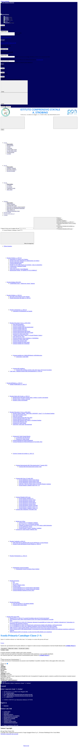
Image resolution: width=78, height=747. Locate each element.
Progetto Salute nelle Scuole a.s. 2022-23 (20, 396)
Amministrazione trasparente (10, 722)
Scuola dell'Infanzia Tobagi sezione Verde (29, 481)
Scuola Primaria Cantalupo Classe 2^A (28, 508)
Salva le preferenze (12, 680)
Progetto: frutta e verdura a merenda (21, 399)
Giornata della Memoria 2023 (20, 421)
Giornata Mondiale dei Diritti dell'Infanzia (23, 440)
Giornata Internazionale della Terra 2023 (22, 417)
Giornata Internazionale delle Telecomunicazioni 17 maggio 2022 (32, 465)
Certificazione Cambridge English (18, 266)
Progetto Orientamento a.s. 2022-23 (18, 555)
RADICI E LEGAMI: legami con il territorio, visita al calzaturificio (26, 264)
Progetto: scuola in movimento (20, 400)
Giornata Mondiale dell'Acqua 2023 (21, 419)
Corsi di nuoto (13, 267)
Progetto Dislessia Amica (19, 585)
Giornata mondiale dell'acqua (20, 329)
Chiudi (2, 68)
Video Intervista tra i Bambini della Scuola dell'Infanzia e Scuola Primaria (30, 542)
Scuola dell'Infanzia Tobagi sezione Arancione (30, 482)
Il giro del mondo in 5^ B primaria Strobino (23, 603)
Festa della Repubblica (18, 324)
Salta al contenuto (5, 1)
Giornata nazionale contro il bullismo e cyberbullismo (25, 338)
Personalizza (4, 648)
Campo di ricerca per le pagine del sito (10, 228)
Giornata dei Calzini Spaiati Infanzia (22, 436)
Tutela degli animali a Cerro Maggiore (19, 269)
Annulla (2, 106)
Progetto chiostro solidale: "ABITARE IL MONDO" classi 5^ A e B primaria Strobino (33, 413)
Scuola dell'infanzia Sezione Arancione (28, 505)
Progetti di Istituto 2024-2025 (14, 282)
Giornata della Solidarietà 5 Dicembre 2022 (26, 509)
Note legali (6, 713)
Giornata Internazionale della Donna (21, 331)
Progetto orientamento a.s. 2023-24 (18, 309)
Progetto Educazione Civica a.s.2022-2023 (20, 412)
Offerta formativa (62, 220)
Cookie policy (7, 711)
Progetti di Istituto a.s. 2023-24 (14, 295)
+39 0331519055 (10, 693)
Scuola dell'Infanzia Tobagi (25, 526)
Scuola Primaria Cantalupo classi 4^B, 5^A (29, 485)
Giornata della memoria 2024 (20, 340)
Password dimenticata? (6, 37)
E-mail (16, 56)
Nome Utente (18, 33)
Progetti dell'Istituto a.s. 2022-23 (65, 222)
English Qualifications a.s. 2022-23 (18, 384)
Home (59, 217)
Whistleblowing (7, 720)
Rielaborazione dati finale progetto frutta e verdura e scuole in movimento (30, 397)
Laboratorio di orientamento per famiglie (22, 311)
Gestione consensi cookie (10, 721)
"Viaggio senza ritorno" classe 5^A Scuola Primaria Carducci (27, 335)
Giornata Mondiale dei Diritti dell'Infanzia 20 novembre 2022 (27, 441)
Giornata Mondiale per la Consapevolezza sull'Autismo (26, 587)
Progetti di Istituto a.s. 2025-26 (14, 258)
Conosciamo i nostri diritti (22, 356)
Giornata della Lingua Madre (20, 605)
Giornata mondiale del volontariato (21, 343)
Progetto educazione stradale (16, 262)
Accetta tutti (24, 648)
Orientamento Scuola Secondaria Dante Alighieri (27, 569)
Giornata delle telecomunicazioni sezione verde (30, 466)
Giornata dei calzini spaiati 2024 (20, 334)
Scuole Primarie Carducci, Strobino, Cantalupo (30, 528)
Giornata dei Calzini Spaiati (19, 423)
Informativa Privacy (8, 714)
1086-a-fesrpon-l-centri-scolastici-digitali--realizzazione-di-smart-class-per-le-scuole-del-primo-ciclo (33, 627)
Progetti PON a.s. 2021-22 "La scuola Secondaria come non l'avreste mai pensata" (29, 618)
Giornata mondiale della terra (20, 328)
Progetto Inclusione (14, 580)
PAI (14, 582)
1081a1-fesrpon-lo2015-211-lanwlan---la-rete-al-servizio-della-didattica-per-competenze (31, 631)
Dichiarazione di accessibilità (11, 717)
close (2, 129)
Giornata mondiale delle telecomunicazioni (23, 327)
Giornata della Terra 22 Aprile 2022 (24, 478)
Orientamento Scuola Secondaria (21, 567)
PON (11, 620)
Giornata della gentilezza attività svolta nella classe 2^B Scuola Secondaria (34, 370)
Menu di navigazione (28, 243)
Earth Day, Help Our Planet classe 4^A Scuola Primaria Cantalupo (35, 484)
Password (17, 34)
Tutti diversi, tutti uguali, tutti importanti (22, 424)
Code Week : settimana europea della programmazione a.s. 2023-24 (26, 371)
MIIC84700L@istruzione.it (19, 694)
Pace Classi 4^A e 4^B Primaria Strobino (29, 524)
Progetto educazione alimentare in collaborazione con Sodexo (24, 260)
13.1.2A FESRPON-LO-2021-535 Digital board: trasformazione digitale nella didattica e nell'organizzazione (36, 625)
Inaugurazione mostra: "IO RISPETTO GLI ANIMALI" (23, 270)
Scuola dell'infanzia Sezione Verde (27, 499)
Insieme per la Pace (20, 521)
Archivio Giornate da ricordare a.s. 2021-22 (23, 453)
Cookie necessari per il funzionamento (10, 659)
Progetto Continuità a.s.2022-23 (17, 541)
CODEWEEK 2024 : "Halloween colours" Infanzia (22, 283)
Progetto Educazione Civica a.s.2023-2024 (20, 323)
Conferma (8, 106)
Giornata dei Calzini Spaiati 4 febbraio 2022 (26, 529)
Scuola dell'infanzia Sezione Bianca (27, 502)
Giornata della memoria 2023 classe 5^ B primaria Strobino (27, 420)
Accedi (2, 25)
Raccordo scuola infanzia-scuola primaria (20, 296)
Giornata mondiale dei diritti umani (21, 342)
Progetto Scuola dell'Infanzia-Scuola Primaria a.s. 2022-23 (27, 544)
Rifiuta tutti (13, 648)
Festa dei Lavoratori (17, 416)
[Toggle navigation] (13, 123)
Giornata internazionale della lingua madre (23, 332)
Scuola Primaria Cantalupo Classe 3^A (28, 506)
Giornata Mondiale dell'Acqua (65, 228)
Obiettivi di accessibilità (9, 718)
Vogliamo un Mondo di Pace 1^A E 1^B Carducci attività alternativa (35, 525)
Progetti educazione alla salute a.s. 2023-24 (20, 298)
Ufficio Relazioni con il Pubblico (12, 715)
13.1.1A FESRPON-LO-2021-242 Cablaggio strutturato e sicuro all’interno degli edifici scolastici (33, 626)
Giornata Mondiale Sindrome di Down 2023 (23, 590)
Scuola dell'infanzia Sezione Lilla (27, 501)
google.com (4, 663)
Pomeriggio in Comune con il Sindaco (19, 259)
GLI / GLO (15, 583)
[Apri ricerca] (65, 123)
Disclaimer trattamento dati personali (9, 734)
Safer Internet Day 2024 (18, 336)
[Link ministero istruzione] (7, 2)
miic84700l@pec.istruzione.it (20, 695)
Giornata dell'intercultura (16, 263)
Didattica (60, 219)
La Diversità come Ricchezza (23, 437)
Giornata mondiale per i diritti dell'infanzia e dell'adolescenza (27, 355)
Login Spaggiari (39, 59)
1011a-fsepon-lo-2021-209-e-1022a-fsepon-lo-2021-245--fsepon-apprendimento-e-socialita (31, 619)
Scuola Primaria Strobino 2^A (26, 498)
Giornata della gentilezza (19, 368)
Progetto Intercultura (15, 602)
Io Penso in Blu (16, 586)
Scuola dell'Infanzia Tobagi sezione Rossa (29, 479)
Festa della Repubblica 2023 (19, 414)
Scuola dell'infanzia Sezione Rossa (27, 504)
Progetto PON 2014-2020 (13, 616)
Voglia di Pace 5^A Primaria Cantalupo (28, 522)
